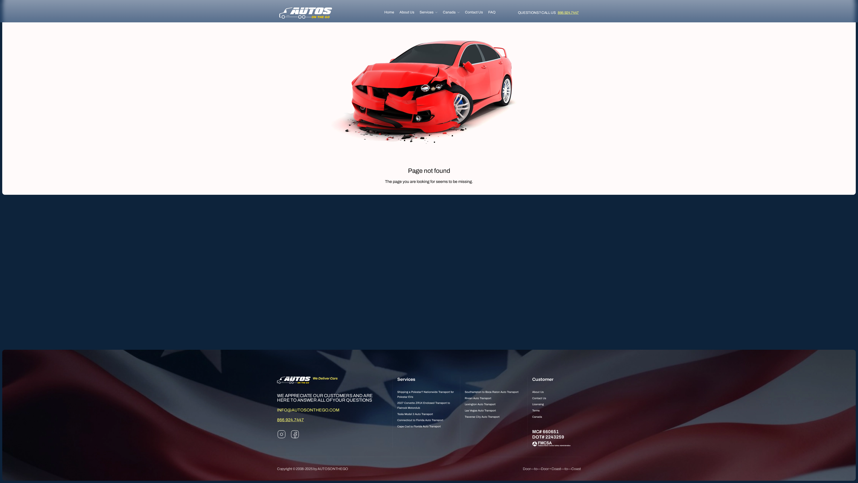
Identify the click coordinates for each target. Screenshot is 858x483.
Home (389, 12)
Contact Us (474, 12)
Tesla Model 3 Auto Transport (415, 414)
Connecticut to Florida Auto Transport (420, 420)
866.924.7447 (568, 13)
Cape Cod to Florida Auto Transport (419, 426)
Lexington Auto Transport (480, 404)
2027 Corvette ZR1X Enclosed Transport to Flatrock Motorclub (423, 405)
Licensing (538, 404)
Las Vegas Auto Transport (480, 410)
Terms (536, 410)
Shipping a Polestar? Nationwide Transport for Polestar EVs (425, 394)
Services (426, 12)
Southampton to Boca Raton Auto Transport (492, 392)
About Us (407, 12)
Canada (449, 12)
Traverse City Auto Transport (482, 416)
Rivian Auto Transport (478, 398)
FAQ (492, 12)
